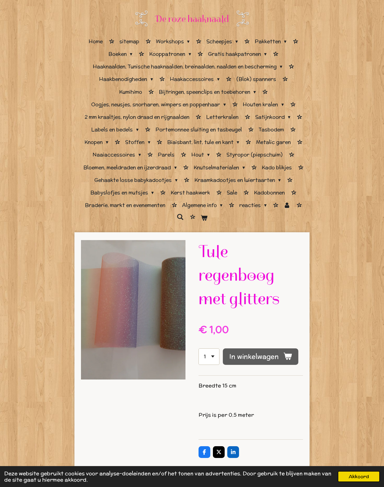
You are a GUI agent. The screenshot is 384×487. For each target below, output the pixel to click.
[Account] (287, 205)
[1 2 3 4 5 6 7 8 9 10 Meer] (209, 356)
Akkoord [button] (359, 476)
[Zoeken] (180, 217)
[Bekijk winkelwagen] (203, 218)
